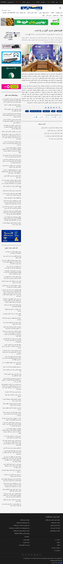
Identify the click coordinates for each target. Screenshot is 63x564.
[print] (45, 107)
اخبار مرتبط (41, 124)
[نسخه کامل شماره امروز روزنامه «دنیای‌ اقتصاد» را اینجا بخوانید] (16, 34)
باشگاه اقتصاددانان (11, 12)
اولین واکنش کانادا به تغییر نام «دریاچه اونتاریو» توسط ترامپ (12, 305)
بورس (40, 12)
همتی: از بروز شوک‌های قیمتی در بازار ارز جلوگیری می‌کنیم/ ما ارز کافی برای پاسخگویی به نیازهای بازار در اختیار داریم (11, 171)
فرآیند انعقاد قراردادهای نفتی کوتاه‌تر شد (53, 136)
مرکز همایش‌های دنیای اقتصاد (22, 523)
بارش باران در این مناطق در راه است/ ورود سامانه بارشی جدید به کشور (12, 166)
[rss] (31, 555)
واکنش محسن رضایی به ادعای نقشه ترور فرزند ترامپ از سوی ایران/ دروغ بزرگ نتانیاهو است (12, 340)
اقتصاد (52, 12)
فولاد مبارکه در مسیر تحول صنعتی (54, 130)
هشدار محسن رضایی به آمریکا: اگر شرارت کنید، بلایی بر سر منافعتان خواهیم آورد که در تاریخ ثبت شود (12, 121)
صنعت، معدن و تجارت (32, 12)
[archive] (23, 555)
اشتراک (58, 545)
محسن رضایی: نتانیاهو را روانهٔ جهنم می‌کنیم (13, 395)
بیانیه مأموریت (26, 542)
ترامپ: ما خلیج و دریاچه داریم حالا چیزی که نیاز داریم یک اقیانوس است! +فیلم (11, 419)
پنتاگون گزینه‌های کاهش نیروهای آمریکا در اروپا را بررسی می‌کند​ (12, 223)
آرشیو (61, 15)
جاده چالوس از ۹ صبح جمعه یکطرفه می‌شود (13, 310)
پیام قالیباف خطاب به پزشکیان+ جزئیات (12, 198)
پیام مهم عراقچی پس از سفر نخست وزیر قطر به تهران (12, 256)
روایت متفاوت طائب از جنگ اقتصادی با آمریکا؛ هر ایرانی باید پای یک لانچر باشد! (12, 277)
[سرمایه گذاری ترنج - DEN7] (31, 22)
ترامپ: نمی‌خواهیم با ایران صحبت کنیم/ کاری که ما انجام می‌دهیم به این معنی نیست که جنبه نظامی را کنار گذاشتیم (12, 202)
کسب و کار (48, 15)
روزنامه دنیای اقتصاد (55, 523)
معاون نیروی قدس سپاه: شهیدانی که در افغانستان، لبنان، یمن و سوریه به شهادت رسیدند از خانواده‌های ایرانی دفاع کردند (12, 218)
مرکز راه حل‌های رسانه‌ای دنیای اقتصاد (21, 531)
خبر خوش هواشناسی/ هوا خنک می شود (12, 367)
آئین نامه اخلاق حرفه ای (24, 545)
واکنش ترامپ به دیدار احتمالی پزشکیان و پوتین (12, 314)
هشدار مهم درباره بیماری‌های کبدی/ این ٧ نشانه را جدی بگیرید (12, 323)
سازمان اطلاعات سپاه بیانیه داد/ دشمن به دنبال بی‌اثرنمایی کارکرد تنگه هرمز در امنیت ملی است (12, 143)
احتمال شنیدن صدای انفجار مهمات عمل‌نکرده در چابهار (11, 471)
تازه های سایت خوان (11, 248)
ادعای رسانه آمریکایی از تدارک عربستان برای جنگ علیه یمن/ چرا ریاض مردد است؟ (12, 156)
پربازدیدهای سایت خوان (11, 95)
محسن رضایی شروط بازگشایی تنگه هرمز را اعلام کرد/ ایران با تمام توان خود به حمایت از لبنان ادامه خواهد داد (11, 161)
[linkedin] (51, 107)
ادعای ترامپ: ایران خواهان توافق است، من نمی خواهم (11, 363)
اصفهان (59, 111)
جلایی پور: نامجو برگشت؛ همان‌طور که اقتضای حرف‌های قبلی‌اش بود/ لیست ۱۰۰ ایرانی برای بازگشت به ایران (12, 272)
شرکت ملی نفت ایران (35, 111)
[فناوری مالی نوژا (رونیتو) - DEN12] (11, 236)
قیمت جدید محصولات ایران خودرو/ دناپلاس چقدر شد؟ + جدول (11, 282)
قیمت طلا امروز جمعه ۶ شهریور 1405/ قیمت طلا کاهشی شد (12, 375)
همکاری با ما (57, 550)
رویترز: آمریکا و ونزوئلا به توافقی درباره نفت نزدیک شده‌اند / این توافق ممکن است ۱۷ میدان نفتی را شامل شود (11, 262)
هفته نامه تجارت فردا (55, 528)
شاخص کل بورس (5, 2)
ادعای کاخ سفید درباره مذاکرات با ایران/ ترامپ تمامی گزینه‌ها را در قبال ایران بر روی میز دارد (11, 346)
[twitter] (54, 107)
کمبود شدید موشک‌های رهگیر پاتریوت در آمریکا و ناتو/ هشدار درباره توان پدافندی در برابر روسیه (11, 452)
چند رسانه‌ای (55, 15)
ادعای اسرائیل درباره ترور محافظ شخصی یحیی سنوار (12, 176)
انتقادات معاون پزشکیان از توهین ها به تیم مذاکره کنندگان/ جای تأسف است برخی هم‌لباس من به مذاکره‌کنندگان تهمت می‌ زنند (11, 182)
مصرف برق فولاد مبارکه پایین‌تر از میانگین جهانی (51, 128)
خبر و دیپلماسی (59, 12)
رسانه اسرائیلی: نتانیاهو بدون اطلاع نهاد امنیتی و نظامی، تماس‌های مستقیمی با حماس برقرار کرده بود (12, 127)
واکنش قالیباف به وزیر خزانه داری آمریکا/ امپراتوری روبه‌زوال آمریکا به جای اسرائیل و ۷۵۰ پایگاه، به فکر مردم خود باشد (12, 212)
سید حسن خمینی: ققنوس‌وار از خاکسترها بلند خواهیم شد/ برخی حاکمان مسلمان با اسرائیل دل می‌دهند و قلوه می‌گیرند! (12, 300)
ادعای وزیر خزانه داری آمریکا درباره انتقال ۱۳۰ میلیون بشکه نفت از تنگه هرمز (12, 327)
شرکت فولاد (46, 111)
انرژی (53, 111)
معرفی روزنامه (26, 540)
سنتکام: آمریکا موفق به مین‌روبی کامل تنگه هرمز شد (11, 318)
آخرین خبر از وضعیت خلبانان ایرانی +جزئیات (11, 131)
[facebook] (56, 107)
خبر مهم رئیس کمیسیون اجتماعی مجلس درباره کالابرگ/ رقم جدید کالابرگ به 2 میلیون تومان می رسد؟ (11, 380)
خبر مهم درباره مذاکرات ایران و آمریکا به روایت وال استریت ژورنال (12, 475)
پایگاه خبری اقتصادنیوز (55, 531)
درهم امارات (37, 2)
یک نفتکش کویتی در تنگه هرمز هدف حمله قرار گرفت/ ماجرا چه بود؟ (11, 504)
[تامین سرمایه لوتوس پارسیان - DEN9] (11, 72)
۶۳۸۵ (57, 34)
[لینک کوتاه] (59, 107)
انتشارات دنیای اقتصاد (24, 520)
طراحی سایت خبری (57, 562)
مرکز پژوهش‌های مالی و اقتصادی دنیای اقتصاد (19, 528)
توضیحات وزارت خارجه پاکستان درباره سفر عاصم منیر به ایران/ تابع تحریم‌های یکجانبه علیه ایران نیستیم (12, 115)
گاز (27, 111)
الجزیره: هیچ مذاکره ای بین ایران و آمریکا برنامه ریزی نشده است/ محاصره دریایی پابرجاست (12, 414)
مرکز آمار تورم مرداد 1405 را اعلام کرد (13, 392)
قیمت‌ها (4, 12)
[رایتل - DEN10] (11, 86)
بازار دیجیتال (22, 12)
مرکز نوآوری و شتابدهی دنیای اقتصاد (21, 525)
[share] (29, 555)
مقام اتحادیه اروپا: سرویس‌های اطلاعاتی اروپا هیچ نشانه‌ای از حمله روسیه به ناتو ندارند (11, 479)
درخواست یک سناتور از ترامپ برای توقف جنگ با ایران (12, 500)
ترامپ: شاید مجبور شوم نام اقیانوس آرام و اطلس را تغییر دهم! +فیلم (11, 490)
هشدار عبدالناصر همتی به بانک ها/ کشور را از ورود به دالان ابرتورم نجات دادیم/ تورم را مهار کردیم (11, 352)
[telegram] (48, 107)
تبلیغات (58, 542)
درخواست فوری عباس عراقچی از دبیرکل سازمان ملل (12, 105)
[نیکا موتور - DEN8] (11, 46)
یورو (51, 2)
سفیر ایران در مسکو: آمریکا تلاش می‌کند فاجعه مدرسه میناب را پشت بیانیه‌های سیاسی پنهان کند (12, 466)
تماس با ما (57, 540)
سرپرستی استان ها (56, 548)
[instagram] (40, 555)
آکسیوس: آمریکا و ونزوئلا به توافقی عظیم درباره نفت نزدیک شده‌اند (12, 404)
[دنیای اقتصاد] (31, 8)
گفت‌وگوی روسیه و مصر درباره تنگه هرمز (12, 448)
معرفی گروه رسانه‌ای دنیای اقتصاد (52, 520)
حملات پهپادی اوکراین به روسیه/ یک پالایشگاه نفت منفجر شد (13, 252)
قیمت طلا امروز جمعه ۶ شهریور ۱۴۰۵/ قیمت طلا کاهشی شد (12, 110)
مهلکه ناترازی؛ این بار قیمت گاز (55, 139)
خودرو (17, 12)
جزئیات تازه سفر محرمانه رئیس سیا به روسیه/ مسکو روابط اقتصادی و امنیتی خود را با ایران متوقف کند (11, 358)
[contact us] (26, 555)
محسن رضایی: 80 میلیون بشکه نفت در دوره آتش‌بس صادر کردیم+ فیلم (12, 437)
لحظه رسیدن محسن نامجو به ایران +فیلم (12, 190)
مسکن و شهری (46, 12)
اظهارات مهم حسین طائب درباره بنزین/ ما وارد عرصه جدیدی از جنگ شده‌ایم (12, 194)
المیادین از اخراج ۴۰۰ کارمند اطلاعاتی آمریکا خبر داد (12, 408)
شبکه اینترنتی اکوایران (55, 525)
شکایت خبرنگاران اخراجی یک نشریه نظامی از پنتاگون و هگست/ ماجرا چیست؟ (11, 286)
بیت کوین (23, 2)
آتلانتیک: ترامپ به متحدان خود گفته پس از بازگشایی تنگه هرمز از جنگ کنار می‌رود (11, 207)
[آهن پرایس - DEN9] (11, 58)
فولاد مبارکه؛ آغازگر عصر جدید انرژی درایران (53, 133)
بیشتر (43, 15)
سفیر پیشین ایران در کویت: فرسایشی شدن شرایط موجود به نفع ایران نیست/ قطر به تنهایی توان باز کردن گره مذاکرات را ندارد (12, 100)
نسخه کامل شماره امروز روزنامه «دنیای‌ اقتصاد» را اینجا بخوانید (8, 36)
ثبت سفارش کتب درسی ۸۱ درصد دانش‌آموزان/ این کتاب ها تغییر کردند (13, 267)
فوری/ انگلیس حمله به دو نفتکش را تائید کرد (12, 187)
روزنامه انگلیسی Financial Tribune (22, 533)
